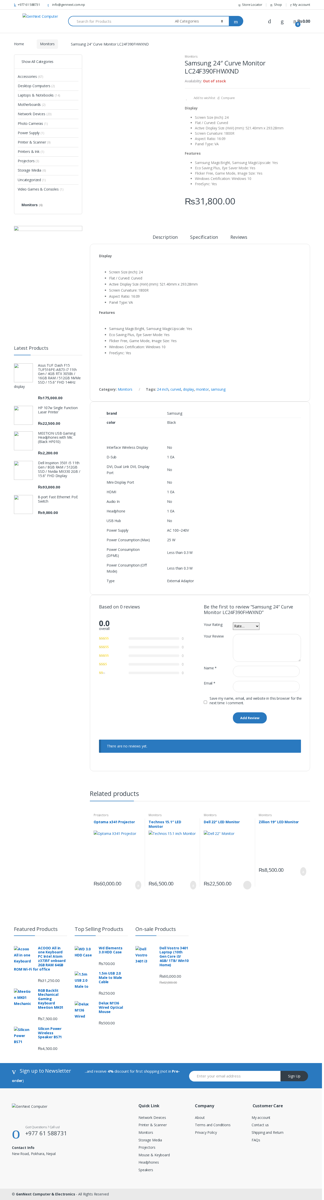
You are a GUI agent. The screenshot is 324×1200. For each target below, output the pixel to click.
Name (210, 668)
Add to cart (136, 885)
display (188, 389)
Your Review (214, 636)
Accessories (30, 76)
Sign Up (294, 1076)
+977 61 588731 (29, 4)
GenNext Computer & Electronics (45, 1194)
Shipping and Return (268, 1132)
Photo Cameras (33, 123)
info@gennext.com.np (68, 4)
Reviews (238, 237)
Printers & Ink (31, 151)
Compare (228, 98)
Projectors (101, 815)
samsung (218, 389)
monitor (202, 389)
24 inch (162, 389)
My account (301, 4)
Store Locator (252, 4)
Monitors (47, 43)
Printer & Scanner (34, 142)
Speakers (145, 1169)
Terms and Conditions (212, 1124)
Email (209, 683)
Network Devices (35, 113)
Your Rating (213, 624)
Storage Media (32, 170)
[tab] (165, 239)
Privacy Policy (206, 1132)
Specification (204, 237)
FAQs (256, 1140)
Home (19, 43)
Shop (278, 4)
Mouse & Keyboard (154, 1154)
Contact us (260, 1124)
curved (175, 389)
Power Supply (31, 132)
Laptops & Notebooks (39, 95)
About (200, 1117)
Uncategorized (32, 179)
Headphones (148, 1162)
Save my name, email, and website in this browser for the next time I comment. (256, 700)
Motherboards (32, 104)
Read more (246, 885)
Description (165, 237)
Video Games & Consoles (40, 189)
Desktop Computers (36, 85)
